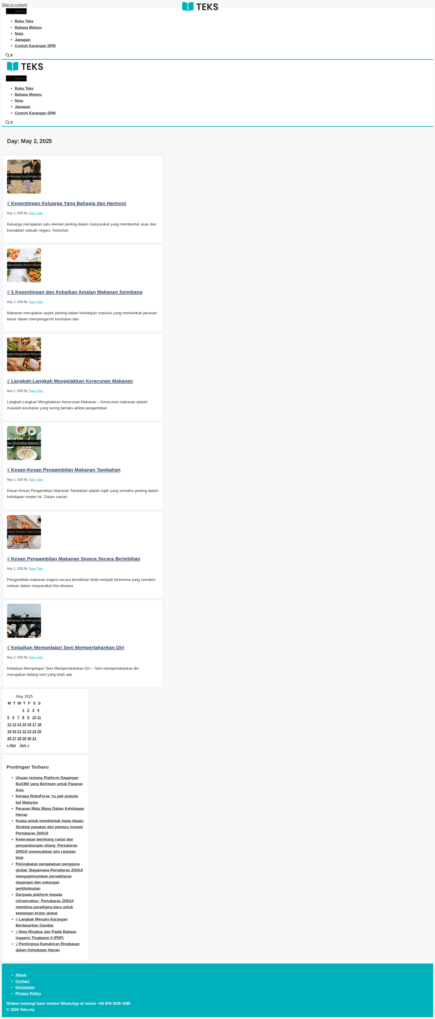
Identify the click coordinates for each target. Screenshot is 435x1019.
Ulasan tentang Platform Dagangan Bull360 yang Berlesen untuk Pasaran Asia (49, 784)
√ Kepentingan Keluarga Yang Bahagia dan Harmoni (66, 203)
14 (19, 724)
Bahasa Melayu (28, 27)
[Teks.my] (200, 12)
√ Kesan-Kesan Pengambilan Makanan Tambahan (64, 469)
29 (24, 738)
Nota (19, 33)
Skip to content (14, 5)
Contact (22, 981)
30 (29, 738)
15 (24, 724)
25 (39, 731)
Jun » (24, 745)
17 (34, 724)
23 (29, 731)
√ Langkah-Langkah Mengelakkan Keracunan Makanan (70, 381)
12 (9, 724)
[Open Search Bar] (9, 56)
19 (9, 731)
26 (9, 738)
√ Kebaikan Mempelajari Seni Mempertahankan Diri (65, 647)
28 (19, 738)
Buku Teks (24, 21)
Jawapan (22, 40)
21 (19, 731)
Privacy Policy (28, 993)
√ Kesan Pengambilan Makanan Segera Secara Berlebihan (73, 558)
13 (14, 724)
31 (34, 738)
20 (14, 731)
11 (39, 717)
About (20, 975)
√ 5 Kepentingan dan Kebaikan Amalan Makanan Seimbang (75, 292)
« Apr (11, 745)
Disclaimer (25, 987)
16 (29, 724)
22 (24, 731)
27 (14, 738)
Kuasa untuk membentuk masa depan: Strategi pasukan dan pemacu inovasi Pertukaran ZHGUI (50, 827)
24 (34, 731)
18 (39, 724)
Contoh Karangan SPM (35, 46)
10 (34, 717)
